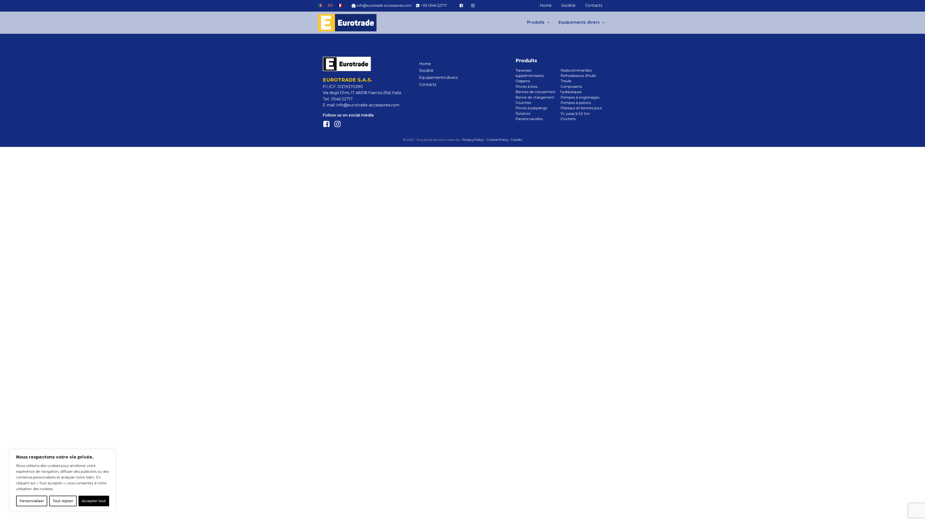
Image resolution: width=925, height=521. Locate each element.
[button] (382, 5)
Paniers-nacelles (529, 119)
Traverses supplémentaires (529, 73)
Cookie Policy (497, 140)
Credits (516, 140)
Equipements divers (579, 22)
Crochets (568, 119)
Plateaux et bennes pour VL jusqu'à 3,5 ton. (581, 111)
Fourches (523, 103)
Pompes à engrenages (580, 97)
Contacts (593, 5)
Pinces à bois (526, 86)
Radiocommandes (576, 70)
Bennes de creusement (535, 92)
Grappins (522, 81)
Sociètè (568, 5)
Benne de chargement (534, 97)
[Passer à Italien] (320, 5)
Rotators (522, 113)
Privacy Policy (473, 140)
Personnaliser (32, 501)
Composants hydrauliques (571, 89)
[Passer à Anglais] (330, 5)
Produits (536, 22)
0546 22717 (342, 99)
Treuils (566, 81)
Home (546, 5)
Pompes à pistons (576, 103)
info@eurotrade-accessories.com (368, 105)
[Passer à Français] (339, 5)
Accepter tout (94, 501)
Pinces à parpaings (531, 108)
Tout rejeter (63, 501)
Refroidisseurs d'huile (578, 76)
